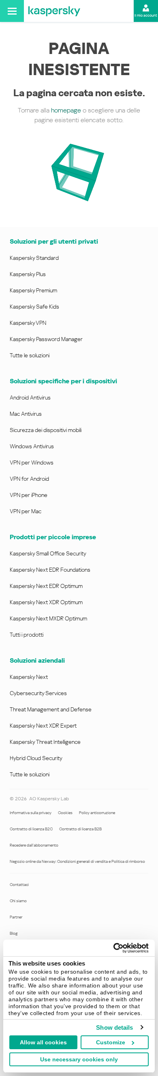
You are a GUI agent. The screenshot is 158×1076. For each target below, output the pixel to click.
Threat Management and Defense (51, 709)
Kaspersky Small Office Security (48, 553)
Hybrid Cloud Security (36, 758)
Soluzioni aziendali (37, 660)
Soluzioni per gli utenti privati (54, 241)
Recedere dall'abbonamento (34, 845)
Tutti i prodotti (26, 634)
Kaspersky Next (29, 677)
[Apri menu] (12, 11)
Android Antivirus (30, 397)
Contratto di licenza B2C (31, 829)
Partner (16, 917)
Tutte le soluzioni (29, 355)
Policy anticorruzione (97, 812)
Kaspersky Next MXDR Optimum (48, 618)
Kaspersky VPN (28, 323)
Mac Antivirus (26, 414)
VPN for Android (29, 478)
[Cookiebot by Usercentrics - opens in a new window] (114, 948)
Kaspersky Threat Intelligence (45, 742)
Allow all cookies (43, 1042)
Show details (114, 1027)
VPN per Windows (31, 462)
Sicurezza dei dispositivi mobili (45, 430)
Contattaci (19, 884)
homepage (66, 110)
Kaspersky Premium (33, 290)
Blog (14, 933)
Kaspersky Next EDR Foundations (50, 569)
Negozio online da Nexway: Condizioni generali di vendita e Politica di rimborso (77, 861)
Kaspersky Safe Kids (34, 306)
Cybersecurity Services (38, 693)
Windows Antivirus (32, 446)
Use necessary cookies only (79, 1059)
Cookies (65, 812)
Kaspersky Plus (28, 274)
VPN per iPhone (28, 495)
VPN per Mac (25, 511)
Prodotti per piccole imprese (53, 537)
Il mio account (146, 15)
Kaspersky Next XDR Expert (43, 725)
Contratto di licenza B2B (80, 829)
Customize (110, 1042)
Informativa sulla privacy (30, 812)
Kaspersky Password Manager (46, 339)
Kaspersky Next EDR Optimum (46, 586)
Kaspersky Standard (34, 258)
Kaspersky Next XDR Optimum (46, 602)
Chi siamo (18, 901)
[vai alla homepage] (54, 11)
